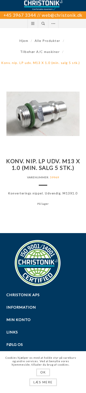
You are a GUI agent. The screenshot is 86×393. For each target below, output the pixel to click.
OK (43, 372)
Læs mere (43, 382)
